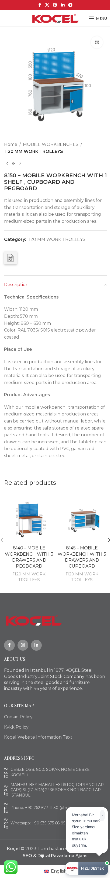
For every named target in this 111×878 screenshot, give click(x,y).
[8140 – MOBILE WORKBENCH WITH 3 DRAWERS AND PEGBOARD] (29, 517)
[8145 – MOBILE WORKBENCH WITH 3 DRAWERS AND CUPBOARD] (82, 517)
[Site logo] (56, 18)
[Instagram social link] (23, 645)
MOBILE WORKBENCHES (50, 144)
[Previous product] (7, 163)
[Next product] (20, 163)
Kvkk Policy (16, 727)
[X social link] (47, 5)
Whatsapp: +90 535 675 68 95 (38, 823)
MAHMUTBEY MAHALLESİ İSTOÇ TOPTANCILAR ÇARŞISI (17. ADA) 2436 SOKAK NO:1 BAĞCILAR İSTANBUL (57, 790)
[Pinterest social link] (55, 5)
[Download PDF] (10, 257)
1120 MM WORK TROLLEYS (33, 151)
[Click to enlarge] (97, 42)
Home (10, 144)
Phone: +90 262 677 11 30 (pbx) (40, 807)
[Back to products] (14, 163)
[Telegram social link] (70, 5)
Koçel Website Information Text (38, 737)
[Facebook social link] (40, 5)
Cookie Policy (18, 716)
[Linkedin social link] (62, 5)
